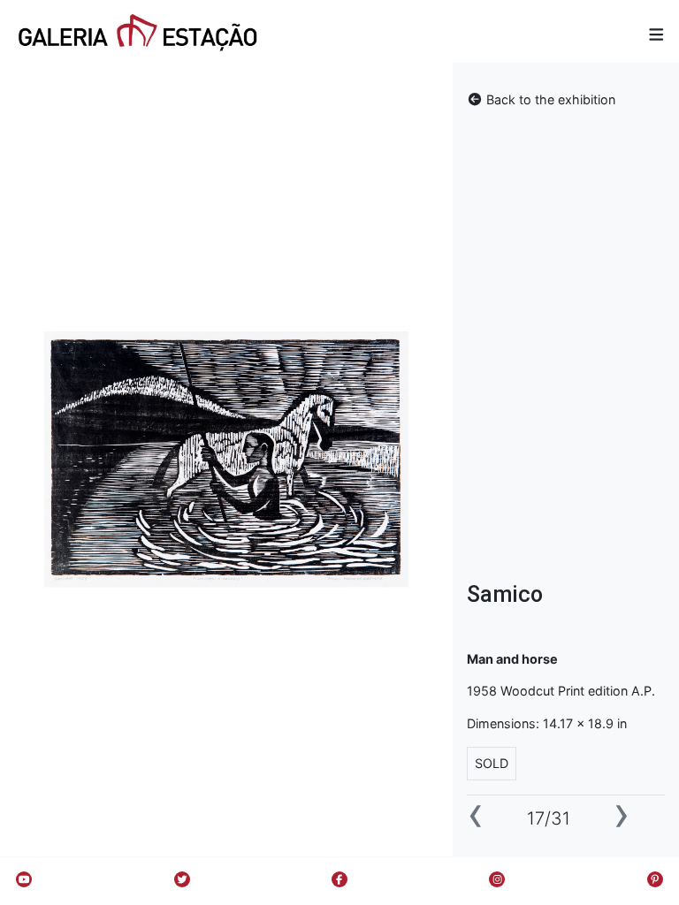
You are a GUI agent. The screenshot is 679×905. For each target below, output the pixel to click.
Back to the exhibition (549, 99)
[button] (656, 34)
